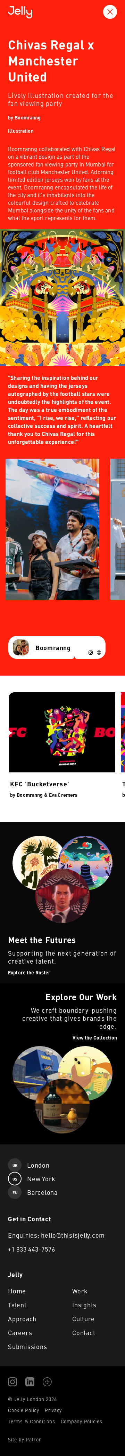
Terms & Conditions (31, 1421)
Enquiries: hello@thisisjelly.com (56, 1235)
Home (17, 1290)
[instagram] (91, 653)
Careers (20, 1332)
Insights (84, 1304)
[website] (99, 653)
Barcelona (35, 1192)
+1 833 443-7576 (31, 1249)
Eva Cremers (63, 795)
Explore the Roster (23, 826)
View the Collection (23, 987)
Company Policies (81, 1421)
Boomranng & (32, 795)
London (31, 1165)
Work (80, 1290)
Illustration (21, 130)
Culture (83, 1318)
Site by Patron (25, 1439)
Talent (17, 1304)
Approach (22, 1318)
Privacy (53, 1410)
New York (34, 1178)
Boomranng (28, 117)
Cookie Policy (23, 1410)
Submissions (27, 1346)
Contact (83, 1332)
